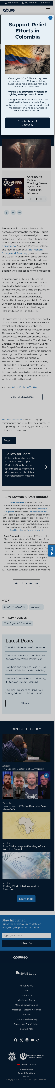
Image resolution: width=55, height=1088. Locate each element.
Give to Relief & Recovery (27, 123)
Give (51, 549)
